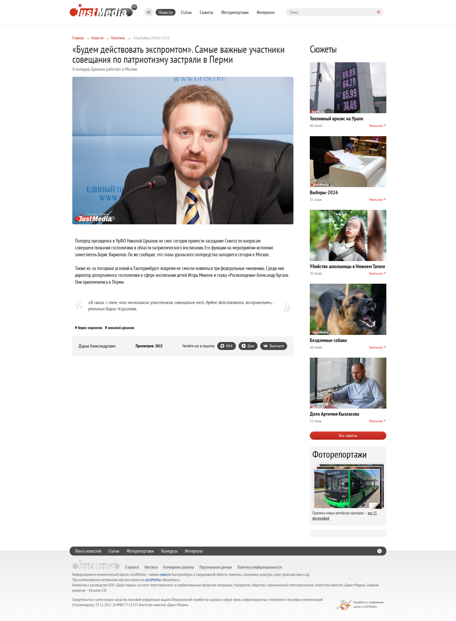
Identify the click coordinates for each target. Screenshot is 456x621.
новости (165, 574)
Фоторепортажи (235, 12)
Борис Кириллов (90, 327)
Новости (166, 12)
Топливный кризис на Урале (336, 118)
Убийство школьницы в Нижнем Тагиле (347, 266)
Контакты (151, 567)
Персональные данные (216, 567)
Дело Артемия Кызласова (334, 413)
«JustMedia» (153, 579)
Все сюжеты (348, 435)
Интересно (266, 12)
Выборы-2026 (324, 192)
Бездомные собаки (328, 340)
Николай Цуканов (121, 327)
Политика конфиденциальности (259, 567)
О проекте (132, 567)
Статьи (186, 12)
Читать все (376, 125)
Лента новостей (88, 551)
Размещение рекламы (178, 567)
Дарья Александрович (97, 346)
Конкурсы (169, 551)
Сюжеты (206, 12)
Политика (118, 38)
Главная (78, 38)
